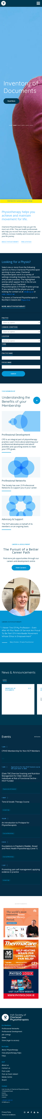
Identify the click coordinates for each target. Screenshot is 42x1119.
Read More (11, 116)
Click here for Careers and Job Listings (19, 201)
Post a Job (6, 1071)
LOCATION (5, 336)
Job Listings (6, 1034)
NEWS (5, 680)
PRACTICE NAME (7, 353)
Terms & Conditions (9, 1115)
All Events (37, 737)
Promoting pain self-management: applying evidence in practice (21, 870)
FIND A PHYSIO (26, 242)
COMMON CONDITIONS (10, 327)
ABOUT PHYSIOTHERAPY (10, 242)
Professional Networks (10, 1028)
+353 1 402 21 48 (8, 294)
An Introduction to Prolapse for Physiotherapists (15, 823)
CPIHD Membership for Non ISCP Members (21, 751)
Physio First (25, 300)
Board (4, 1080)
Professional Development (12, 1031)
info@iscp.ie (28, 292)
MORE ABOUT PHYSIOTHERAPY (13, 306)
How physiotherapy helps (11, 1053)
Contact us (6, 1068)
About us (5, 1065)
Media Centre (7, 1077)
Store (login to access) (10, 1040)
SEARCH (13, 374)
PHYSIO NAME (6, 362)
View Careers (21, 568)
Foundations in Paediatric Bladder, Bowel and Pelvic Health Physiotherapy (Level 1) (20, 847)
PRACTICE (5, 318)
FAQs (4, 1056)
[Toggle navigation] (38, 3)
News (4, 1037)
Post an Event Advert (10, 1074)
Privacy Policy (6, 1112)
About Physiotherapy (10, 1050)
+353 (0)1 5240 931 (7, 1100)
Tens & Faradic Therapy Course (15, 802)
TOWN (4, 344)
